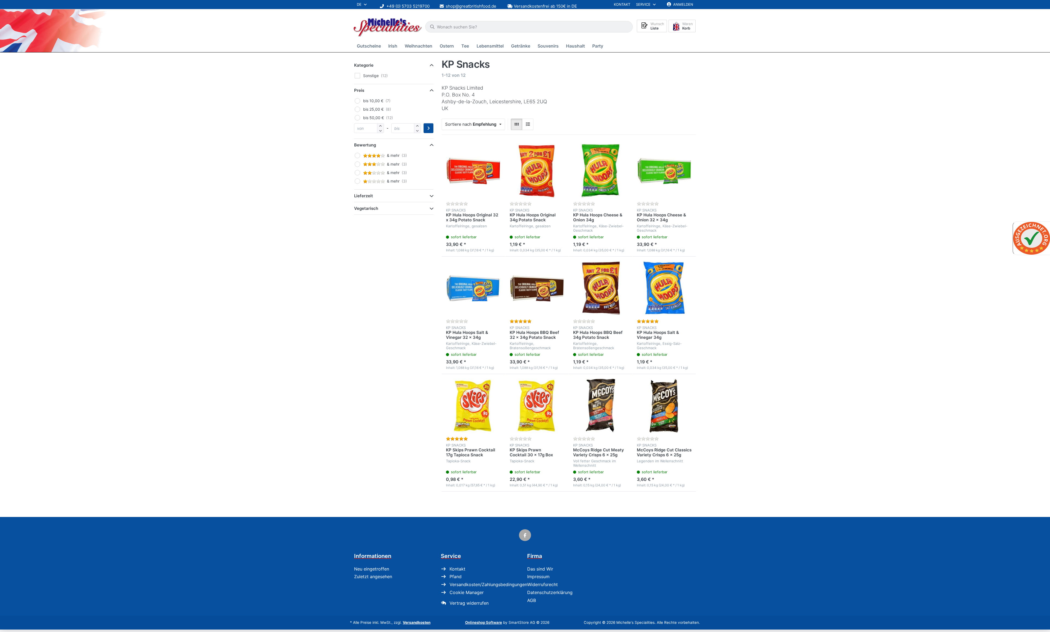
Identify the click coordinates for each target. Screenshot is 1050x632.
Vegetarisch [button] (366, 208)
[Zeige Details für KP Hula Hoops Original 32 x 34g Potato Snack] (473, 170)
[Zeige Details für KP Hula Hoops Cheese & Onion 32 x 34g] (664, 170)
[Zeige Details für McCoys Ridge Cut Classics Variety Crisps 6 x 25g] (664, 405)
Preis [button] (359, 90)
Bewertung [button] (365, 145)
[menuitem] (370, 46)
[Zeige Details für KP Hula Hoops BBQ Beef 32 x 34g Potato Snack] (537, 288)
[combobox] (529, 27)
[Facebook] (525, 535)
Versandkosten (416, 622)
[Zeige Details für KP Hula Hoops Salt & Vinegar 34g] (664, 288)
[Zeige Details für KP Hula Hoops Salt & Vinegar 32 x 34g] (473, 288)
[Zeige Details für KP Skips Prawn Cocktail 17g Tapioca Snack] (473, 405)
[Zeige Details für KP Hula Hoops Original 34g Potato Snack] (537, 170)
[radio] (516, 124)
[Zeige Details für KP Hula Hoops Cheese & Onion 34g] (600, 170)
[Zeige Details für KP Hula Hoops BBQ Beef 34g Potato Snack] (600, 288)
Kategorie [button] (364, 65)
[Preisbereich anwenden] (428, 128)
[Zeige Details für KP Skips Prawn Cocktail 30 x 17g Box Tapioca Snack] (537, 405)
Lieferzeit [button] (363, 195)
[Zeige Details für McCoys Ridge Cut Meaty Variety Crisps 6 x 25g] (600, 405)
